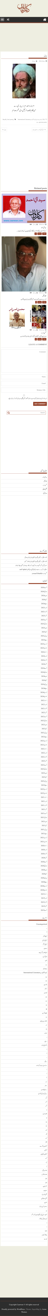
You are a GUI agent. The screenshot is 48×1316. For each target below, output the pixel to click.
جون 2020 (44, 870)
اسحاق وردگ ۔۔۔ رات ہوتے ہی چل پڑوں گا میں (37, 569)
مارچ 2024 (44, 688)
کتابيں (45, 1150)
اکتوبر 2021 (44, 805)
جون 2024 (44, 676)
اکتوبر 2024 (44, 660)
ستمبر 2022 (44, 761)
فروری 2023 (43, 741)
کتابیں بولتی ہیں (44, 1154)
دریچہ (46, 1041)
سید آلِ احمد (45, 477)
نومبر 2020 (44, 850)
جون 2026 (44, 595)
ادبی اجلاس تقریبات (43, 952)
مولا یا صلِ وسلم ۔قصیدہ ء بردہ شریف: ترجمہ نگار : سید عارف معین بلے (33, 565)
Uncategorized (41, 924)
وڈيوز (46, 1231)
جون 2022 (44, 773)
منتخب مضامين (44, 1198)
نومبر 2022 (44, 753)
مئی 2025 (44, 632)
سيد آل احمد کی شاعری (42, 1094)
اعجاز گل (45, 481)
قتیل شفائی (45, 489)
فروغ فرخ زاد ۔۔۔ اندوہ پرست (38, 130)
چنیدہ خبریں (44, 1013)
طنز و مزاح (45, 1114)
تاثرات (45, 985)
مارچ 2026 (44, 604)
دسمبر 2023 (44, 700)
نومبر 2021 (44, 801)
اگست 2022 (44, 765)
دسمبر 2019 (44, 894)
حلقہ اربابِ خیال (43, 1021)
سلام (46, 1085)
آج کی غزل (44, 940)
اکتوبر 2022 (44, 757)
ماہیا (46, 1178)
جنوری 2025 (43, 648)
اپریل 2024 (44, 684)
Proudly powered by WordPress (13, 1309)
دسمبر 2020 (44, 846)
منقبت (45, 1202)
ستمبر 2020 (44, 858)
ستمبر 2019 (44, 906)
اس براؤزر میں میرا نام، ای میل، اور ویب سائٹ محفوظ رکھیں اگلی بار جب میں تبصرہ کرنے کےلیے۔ (27, 398)
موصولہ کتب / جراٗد (43, 1206)
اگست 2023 (44, 717)
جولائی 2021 (44, 817)
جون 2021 (44, 821)
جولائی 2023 (44, 721)
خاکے (46, 1033)
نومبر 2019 (44, 898)
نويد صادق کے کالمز (43, 1219)
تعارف (45, 993)
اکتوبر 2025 (44, 612)
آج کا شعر (43, 119)
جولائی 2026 (44, 591)
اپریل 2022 (44, 781)
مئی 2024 (44, 680)
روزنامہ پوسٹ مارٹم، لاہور (41, 1065)
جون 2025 (44, 628)
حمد (46, 1025)
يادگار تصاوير (44, 1235)
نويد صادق (34, 61)
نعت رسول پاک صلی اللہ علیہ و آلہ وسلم (39, 1215)
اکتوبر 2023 (44, 708)
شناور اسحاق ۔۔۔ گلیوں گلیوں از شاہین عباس (38, 557)
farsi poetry (10, 119)
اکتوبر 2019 (44, 902)
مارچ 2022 (44, 785)
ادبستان (45, 948)
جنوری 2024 (43, 696)
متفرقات (45, 1186)
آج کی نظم (45, 944)
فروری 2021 (43, 838)
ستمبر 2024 (44, 664)
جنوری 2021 (43, 842)
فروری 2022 (43, 789)
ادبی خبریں (45, 956)
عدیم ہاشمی (45, 493)
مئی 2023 (44, 729)
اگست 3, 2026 (42, 224)
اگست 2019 (44, 910)
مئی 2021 (44, 825)
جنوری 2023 (43, 745)
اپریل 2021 (44, 829)
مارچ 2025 (44, 640)
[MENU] (2, 19)
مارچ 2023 (44, 737)
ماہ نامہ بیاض (44, 1170)
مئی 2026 (44, 600)
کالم (46, 1142)
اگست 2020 (44, 862)
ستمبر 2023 (44, 712)
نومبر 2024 (44, 656)
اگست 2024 (44, 668)
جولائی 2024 (44, 672)
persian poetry (43, 122)
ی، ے (45, 1239)
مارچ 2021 (44, 833)
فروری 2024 (43, 692)
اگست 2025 (44, 620)
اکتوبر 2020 (44, 854)
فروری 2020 (43, 886)
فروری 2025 (43, 644)
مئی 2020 (44, 874)
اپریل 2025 (44, 636)
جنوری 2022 (43, 793)
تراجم (46, 989)
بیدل (37, 122)
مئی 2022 (44, 777)
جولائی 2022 (44, 769)
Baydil (4, 119)
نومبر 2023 (44, 704)
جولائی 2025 (44, 624)
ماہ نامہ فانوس (44, 1174)
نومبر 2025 (44, 608)
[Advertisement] (24, 37)
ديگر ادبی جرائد (44, 1045)
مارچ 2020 (44, 882)
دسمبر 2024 (44, 652)
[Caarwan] (45, 19)
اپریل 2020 (44, 878)
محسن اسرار (45, 485)
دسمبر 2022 (44, 749)
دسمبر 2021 (44, 797)
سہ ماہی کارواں (44, 1089)
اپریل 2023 (44, 733)
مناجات (45, 1190)
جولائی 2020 (44, 866)
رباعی (46, 1061)
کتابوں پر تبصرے (43, 1146)
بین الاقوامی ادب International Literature (27, 119)
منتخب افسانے (44, 1194)
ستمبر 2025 (44, 616)
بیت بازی (37, 119)
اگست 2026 (44, 587)
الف (40, 119)
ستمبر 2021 (44, 809)
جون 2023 (44, 725)
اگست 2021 (44, 813)
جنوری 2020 (43, 890)
